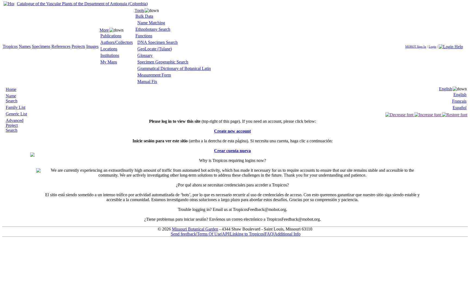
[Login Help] (451, 46)
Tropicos (10, 46)
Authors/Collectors (116, 42)
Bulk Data (144, 16)
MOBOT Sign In (415, 46)
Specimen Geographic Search (162, 62)
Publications (110, 35)
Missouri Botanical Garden (195, 229)
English (445, 89)
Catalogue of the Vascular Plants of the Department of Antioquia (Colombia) (82, 3)
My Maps (108, 62)
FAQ (269, 234)
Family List (15, 107)
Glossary (145, 55)
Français (459, 101)
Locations (108, 49)
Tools (139, 10)
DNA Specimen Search (157, 42)
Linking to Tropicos (247, 234)
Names (25, 46)
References (60, 46)
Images (92, 46)
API (225, 234)
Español (459, 107)
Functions (143, 35)
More (104, 30)
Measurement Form (154, 75)
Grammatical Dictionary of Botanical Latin (174, 68)
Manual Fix (147, 81)
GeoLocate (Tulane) (154, 49)
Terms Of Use (209, 234)
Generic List (16, 114)
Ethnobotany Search (152, 29)
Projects (78, 46)
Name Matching (151, 22)
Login (432, 46)
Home (11, 89)
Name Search (11, 98)
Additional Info (287, 234)
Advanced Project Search (14, 125)
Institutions (109, 55)
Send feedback (183, 234)
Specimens (41, 46)
